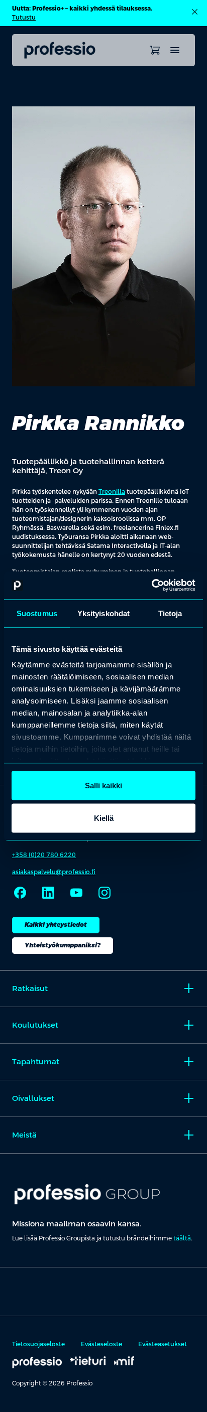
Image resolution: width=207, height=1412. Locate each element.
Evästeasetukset (162, 1344)
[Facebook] (20, 893)
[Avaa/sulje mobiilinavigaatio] (175, 50)
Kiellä (104, 818)
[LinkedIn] (48, 893)
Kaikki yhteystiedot (56, 924)
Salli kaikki (103, 785)
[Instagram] (104, 893)
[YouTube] (76, 893)
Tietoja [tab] (170, 613)
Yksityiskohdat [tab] (103, 613)
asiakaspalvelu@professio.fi (53, 872)
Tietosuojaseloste (38, 1344)
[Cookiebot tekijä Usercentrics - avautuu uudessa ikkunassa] (151, 585)
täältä (182, 1238)
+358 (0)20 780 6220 (44, 855)
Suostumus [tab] (37, 613)
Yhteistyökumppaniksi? (62, 945)
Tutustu (24, 17)
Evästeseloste (101, 1344)
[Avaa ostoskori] (155, 50)
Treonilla (111, 491)
